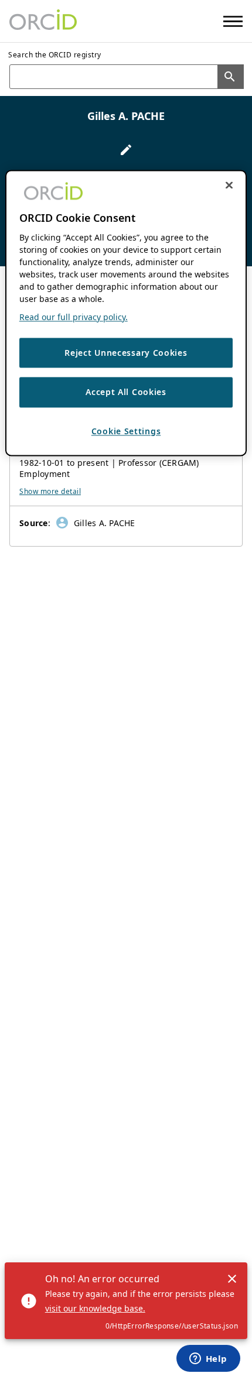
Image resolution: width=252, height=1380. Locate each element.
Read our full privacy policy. (73, 316)
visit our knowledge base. (95, 1308)
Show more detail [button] (50, 491)
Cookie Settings (126, 431)
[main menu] (233, 21)
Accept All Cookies (126, 392)
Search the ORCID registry (54, 55)
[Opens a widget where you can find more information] (208, 1359)
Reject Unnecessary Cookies (125, 352)
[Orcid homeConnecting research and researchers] (43, 21)
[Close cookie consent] (229, 185)
